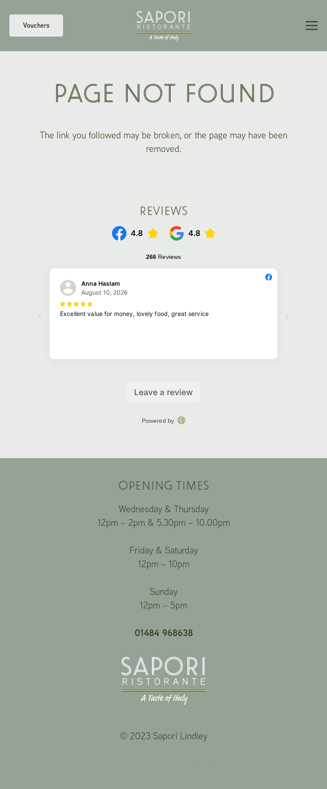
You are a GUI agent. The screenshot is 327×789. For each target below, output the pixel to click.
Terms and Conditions (196, 763)
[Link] (163, 25)
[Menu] (311, 25)
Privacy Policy (116, 763)
